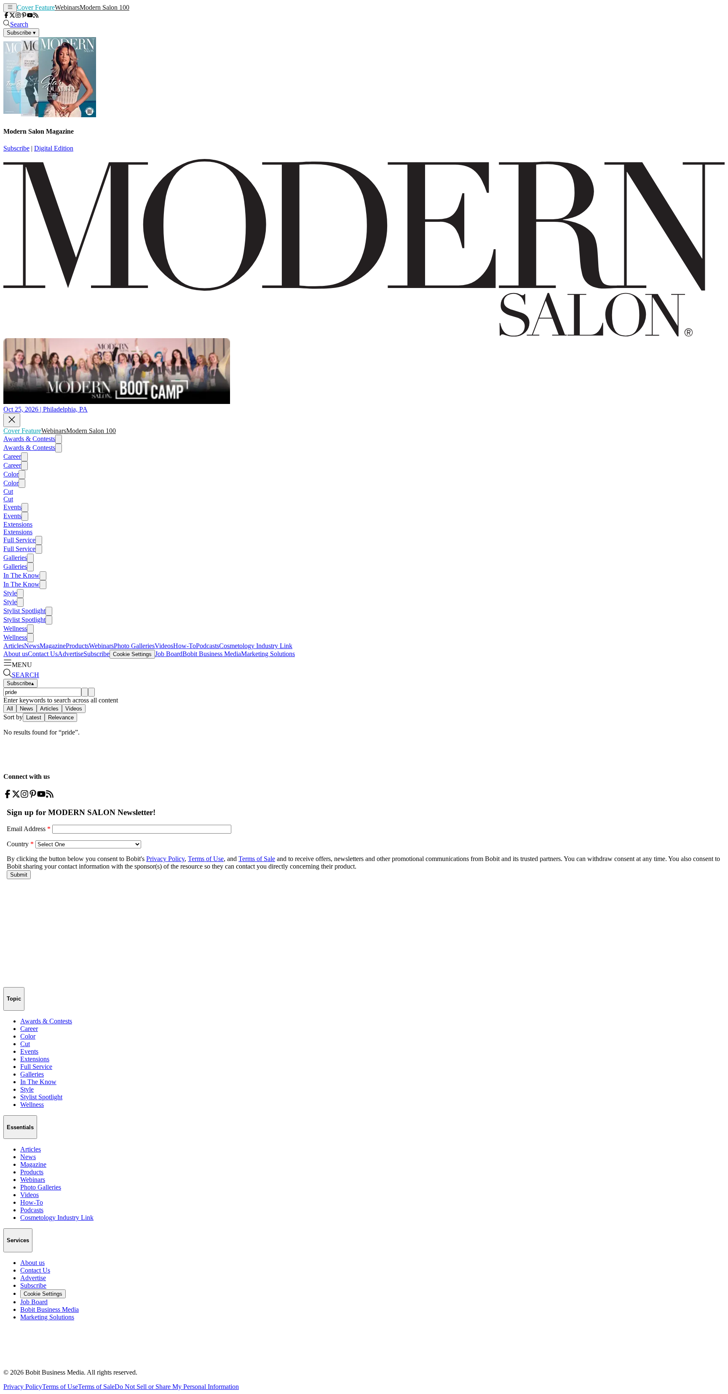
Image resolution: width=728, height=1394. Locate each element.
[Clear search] (91, 692)
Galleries (15, 557)
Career (12, 456)
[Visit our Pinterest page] (24, 15)
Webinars (67, 7)
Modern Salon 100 (104, 7)
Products (77, 645)
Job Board (168, 653)
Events (12, 507)
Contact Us (43, 653)
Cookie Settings (132, 654)
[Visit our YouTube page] (30, 15)
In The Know (21, 575)
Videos (164, 645)
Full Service (19, 540)
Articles (13, 645)
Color (11, 474)
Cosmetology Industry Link (255, 645)
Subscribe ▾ (21, 33)
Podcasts (207, 645)
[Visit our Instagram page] (18, 15)
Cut (8, 491)
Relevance (61, 717)
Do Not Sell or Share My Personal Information (177, 1386)
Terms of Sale (96, 1386)
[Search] (84, 692)
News (32, 645)
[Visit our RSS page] (36, 15)
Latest (33, 717)
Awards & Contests (29, 438)
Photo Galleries (134, 645)
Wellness (15, 628)
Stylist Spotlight (24, 610)
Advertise (70, 653)
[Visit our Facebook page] (6, 15)
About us (15, 653)
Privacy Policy (22, 1386)
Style (10, 593)
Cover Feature (36, 7)
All (10, 708)
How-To (184, 645)
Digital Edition (53, 148)
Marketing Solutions (268, 653)
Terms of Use (60, 1386)
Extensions (17, 524)
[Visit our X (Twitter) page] (12, 15)
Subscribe (16, 148)
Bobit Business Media (211, 653)
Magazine (53, 645)
